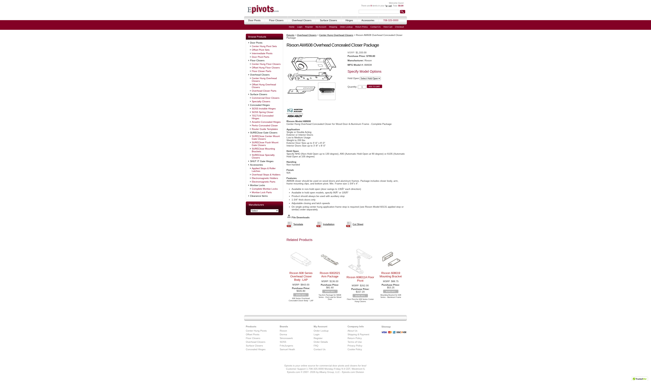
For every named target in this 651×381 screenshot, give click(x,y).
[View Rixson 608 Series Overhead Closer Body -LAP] (301, 295)
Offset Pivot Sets (261, 49)
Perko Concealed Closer (265, 125)
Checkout (399, 27)
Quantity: (352, 86)
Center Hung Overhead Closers (264, 79)
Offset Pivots (252, 334)
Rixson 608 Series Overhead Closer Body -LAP (301, 276)
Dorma (283, 334)
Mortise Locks (257, 185)
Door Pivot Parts (260, 57)
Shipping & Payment (358, 334)
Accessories (256, 164)
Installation (328, 224)
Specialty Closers (261, 101)
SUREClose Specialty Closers (263, 156)
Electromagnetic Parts (263, 181)
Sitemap (386, 326)
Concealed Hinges (260, 105)
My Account (321, 27)
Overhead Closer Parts (264, 90)
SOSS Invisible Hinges (264, 108)
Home (291, 27)
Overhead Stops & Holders (266, 174)
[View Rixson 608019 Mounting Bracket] (390, 292)
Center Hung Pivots (256, 330)
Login (299, 27)
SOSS (283, 342)
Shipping (333, 27)
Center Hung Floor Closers (266, 64)
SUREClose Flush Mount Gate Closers (265, 143)
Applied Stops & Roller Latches (264, 169)
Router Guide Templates (265, 129)
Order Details (321, 342)
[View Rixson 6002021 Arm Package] (330, 292)
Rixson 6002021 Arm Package (330, 274)
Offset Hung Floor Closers (266, 67)
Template (298, 224)
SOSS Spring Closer (262, 112)
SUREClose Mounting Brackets (263, 150)
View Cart (387, 27)
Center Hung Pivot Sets (264, 46)
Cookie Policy (355, 349)
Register (309, 27)
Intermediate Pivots (262, 53)
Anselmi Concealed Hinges (266, 122)
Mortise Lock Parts (262, 192)
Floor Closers (257, 60)
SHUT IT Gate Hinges (261, 161)
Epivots (290, 35)
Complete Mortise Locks (265, 188)
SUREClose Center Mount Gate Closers (266, 137)
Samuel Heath (287, 349)
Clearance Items (259, 196)
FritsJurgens (286, 345)
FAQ (316, 345)
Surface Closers (258, 94)
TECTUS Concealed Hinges (262, 117)
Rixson (283, 330)
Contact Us (375, 27)
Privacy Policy (355, 345)
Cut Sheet (358, 224)
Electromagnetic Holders (265, 178)
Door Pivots (256, 42)
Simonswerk (286, 338)
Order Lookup (346, 27)
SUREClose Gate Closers (263, 132)
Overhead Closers (260, 74)
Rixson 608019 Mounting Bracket (391, 274)
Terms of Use (355, 342)
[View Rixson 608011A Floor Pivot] (360, 296)
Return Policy (361, 27)
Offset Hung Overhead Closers (264, 86)
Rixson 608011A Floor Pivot (360, 279)
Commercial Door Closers (265, 98)
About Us (352, 330)
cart (390, 6)
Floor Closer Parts (261, 71)
